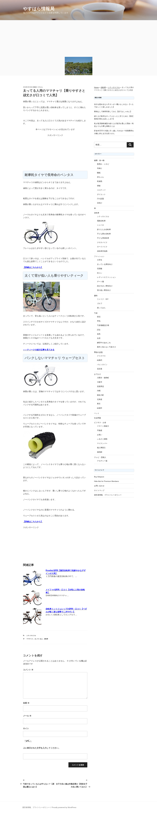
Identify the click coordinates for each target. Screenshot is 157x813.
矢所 (98, 338)
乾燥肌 (99, 181)
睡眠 (98, 173)
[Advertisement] (78, 38)
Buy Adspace (99, 477)
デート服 (100, 281)
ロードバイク (102, 247)
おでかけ (97, 374)
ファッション (99, 256)
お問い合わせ (99, 486)
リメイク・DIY (102, 299)
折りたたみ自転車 (104, 229)
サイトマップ (99, 490)
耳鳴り (99, 168)
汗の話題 (100, 199)
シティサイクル (31, 635)
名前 (26, 703)
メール (27, 716)
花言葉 (99, 369)
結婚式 (99, 360)
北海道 (99, 399)
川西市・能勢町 (103, 378)
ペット (96, 413)
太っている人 (39, 639)
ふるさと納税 (102, 439)
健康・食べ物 (99, 160)
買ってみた (101, 308)
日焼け (99, 203)
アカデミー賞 (102, 461)
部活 (98, 317)
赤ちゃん (100, 177)
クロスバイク (102, 242)
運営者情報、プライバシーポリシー (108, 495)
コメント (28, 670)
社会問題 (97, 418)
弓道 (96, 313)
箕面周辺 (100, 386)
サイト (26, 728)
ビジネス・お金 (100, 422)
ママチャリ (29, 639)
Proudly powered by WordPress (64, 807)
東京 (98, 404)
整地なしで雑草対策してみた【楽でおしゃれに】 (113, 111)
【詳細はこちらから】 (33, 267)
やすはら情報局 (38, 8)
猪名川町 (100, 395)
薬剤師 (99, 452)
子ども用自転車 (103, 238)
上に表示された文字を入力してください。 (41, 748)
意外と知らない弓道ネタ (106, 347)
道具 (98, 334)
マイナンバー (102, 443)
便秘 (98, 186)
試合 (98, 330)
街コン (99, 273)
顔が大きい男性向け (104, 286)
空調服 (99, 269)
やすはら (40, 87)
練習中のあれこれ (104, 343)
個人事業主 (101, 448)
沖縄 (98, 391)
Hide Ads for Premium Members (106, 481)
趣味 (96, 296)
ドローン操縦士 (103, 426)
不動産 (99, 430)
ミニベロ (100, 225)
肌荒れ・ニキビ (103, 164)
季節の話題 (98, 352)
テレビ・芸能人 (100, 457)
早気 (98, 321)
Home (96, 87)
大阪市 (99, 382)
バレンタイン (102, 364)
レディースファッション (106, 277)
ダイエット (101, 194)
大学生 (99, 260)
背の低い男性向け (104, 290)
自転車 (46, 639)
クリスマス (101, 356)
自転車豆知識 (102, 251)
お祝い (99, 435)
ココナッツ (101, 190)
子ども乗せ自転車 (104, 234)
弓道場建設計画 (103, 325)
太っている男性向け (104, 264)
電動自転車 (101, 221)
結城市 (99, 408)
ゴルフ (99, 303)
